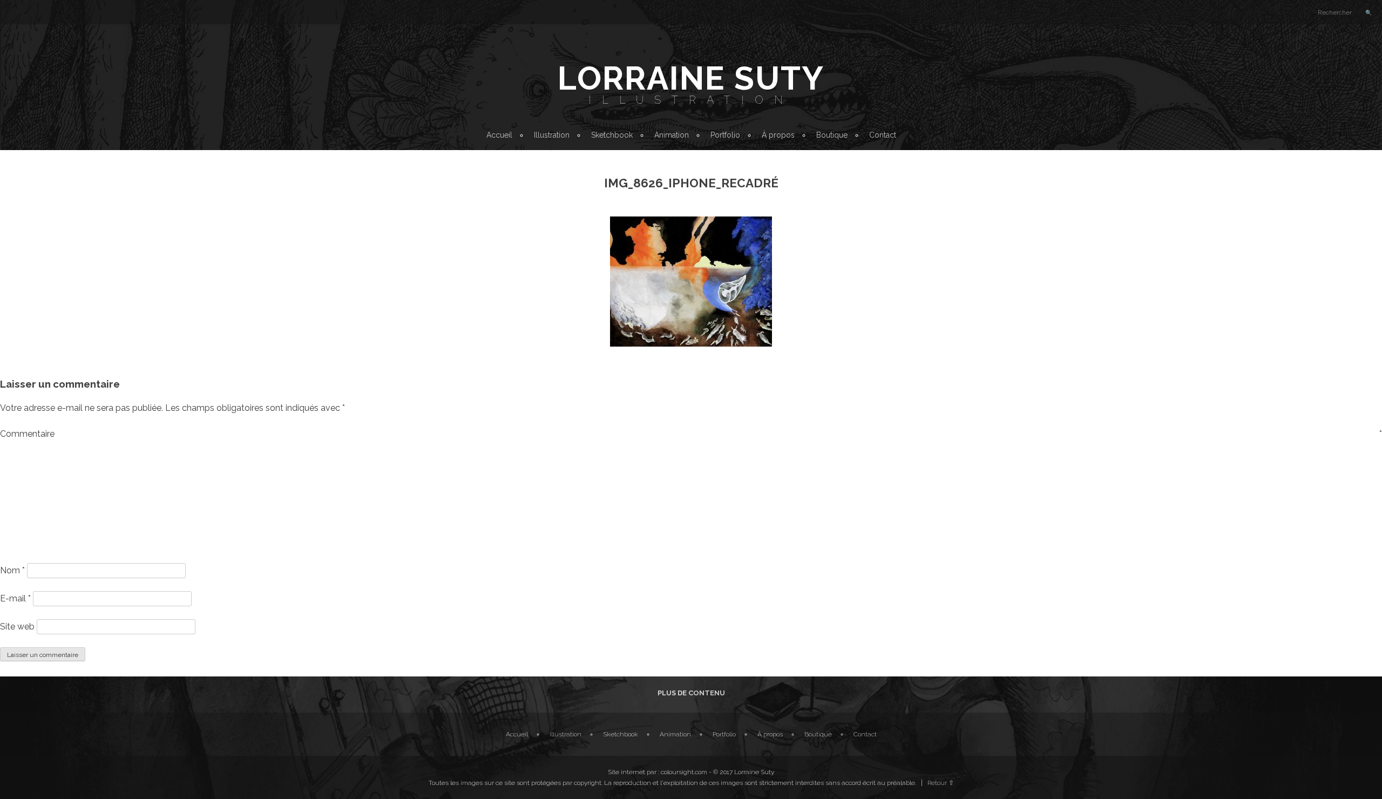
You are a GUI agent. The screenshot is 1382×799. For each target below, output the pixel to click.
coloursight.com (684, 772)
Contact (882, 135)
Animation (671, 135)
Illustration (691, 99)
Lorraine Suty (691, 78)
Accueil (499, 135)
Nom (12, 570)
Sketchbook (612, 135)
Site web (17, 626)
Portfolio (725, 135)
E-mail (15, 598)
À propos (778, 135)
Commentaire (691, 434)
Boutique (832, 135)
